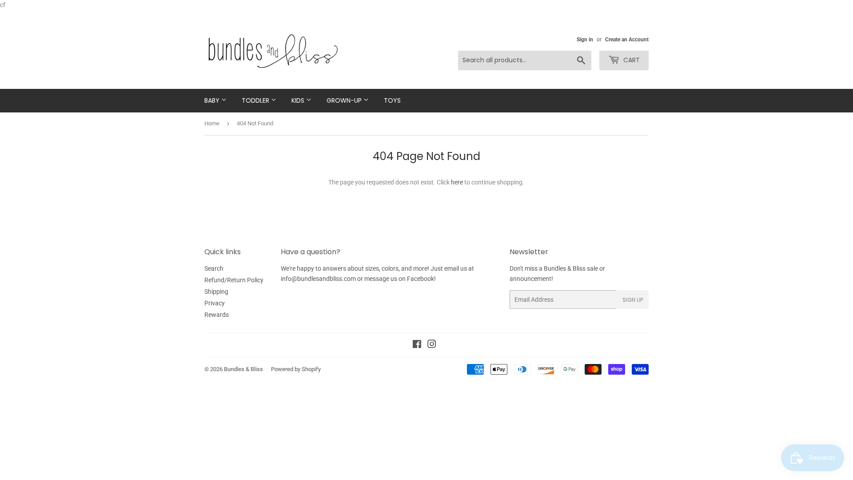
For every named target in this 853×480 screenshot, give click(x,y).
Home (211, 123)
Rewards (216, 314)
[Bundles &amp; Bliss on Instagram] (431, 345)
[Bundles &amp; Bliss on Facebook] (417, 345)
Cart (631, 60)
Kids (298, 100)
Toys (392, 100)
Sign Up (632, 300)
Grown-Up (345, 100)
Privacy (214, 303)
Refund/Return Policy (233, 280)
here (457, 182)
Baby (212, 100)
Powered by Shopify (296, 369)
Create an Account (627, 39)
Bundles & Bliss (243, 369)
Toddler (256, 100)
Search (213, 268)
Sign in (585, 39)
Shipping (216, 291)
